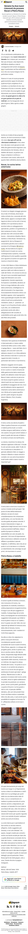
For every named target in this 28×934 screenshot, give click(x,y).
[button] (2, 50)
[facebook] (14, 906)
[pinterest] (17, 906)
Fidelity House (9, 923)
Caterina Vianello (10, 46)
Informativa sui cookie (7, 911)
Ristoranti (17, 26)
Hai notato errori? (25, 887)
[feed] (8, 906)
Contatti (23, 911)
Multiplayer (7, 922)
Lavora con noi (13, 913)
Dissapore (11, 26)
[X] (11, 906)
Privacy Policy (17, 911)
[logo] (8, 2)
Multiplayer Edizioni (14, 925)
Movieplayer (14, 922)
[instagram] (20, 906)
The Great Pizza (18, 923)
